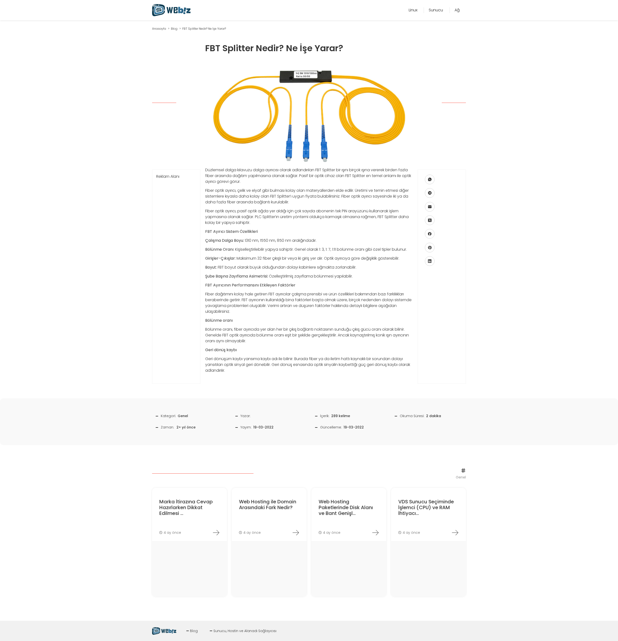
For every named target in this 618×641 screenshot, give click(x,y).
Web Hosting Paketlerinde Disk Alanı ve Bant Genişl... (346, 507)
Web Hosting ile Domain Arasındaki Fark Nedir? (267, 504)
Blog (194, 630)
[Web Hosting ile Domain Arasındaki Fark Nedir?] (295, 532)
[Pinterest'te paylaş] (430, 247)
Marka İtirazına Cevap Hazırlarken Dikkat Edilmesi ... (186, 507)
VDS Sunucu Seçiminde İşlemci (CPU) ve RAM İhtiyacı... (426, 507)
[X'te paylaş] (430, 220)
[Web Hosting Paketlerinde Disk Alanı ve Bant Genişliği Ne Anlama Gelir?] (375, 532)
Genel (183, 415)
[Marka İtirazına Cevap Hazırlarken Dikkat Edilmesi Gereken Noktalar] (216, 532)
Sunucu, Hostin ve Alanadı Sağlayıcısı (244, 630)
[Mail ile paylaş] (430, 207)
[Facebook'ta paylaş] (430, 234)
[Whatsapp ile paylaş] (430, 179)
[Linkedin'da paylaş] (430, 261)
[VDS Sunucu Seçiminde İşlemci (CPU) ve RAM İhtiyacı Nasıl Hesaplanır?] (455, 532)
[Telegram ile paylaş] (430, 193)
